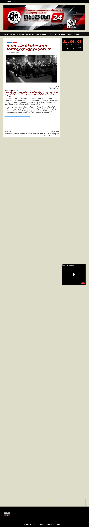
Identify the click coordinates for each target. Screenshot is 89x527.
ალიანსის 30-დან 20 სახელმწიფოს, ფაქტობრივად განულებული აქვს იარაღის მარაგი (46, 133)
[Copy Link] (57, 87)
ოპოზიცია (76, 34)
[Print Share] (54, 87)
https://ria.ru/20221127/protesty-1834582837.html (17, 116)
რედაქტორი (20, 34)
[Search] (85, 34)
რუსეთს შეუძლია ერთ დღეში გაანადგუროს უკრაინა (18, 132)
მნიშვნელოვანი (30, 34)
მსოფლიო (50, 34)
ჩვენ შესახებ (7, 520)
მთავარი (5, 34)
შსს (56, 34)
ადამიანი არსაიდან (41, 34)
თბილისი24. (64, 524)
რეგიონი (69, 34)
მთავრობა (12, 34)
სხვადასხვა (62, 34)
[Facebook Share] (51, 87)
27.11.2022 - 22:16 (14, 53)
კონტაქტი (6, 517)
